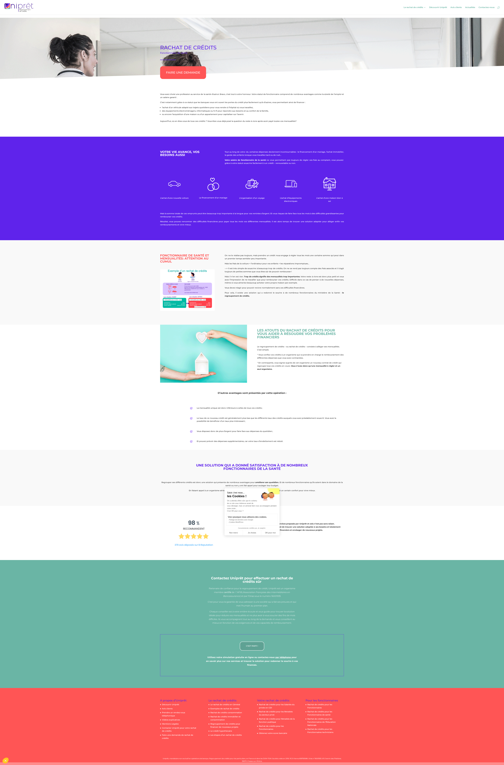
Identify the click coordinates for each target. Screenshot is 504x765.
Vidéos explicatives (171, 720)
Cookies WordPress (236, 522)
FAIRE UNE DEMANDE (183, 72)
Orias (251, 596)
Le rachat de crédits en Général (225, 704)
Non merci (233, 533)
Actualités (470, 7)
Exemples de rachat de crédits (224, 708)
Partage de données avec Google (241, 520)
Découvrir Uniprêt (438, 7)
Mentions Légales (170, 724)
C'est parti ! (252, 646)
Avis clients (456, 7)
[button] (5, 760)
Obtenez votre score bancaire (273, 733)
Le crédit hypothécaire (221, 731)
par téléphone (283, 657)
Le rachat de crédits (413, 7)
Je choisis (252, 533)
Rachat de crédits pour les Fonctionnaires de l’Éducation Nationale (321, 722)
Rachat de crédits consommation (226, 712)
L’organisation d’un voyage (252, 198)
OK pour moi (270, 533)
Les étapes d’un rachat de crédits (226, 735)
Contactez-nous (487, 7)
